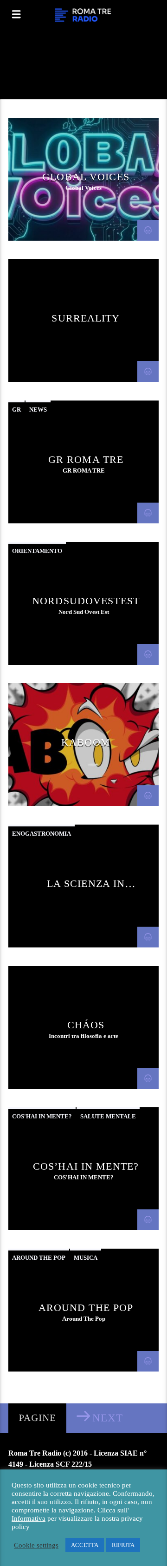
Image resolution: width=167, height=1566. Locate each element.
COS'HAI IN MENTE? (42, 1116)
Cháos (86, 1025)
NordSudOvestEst (86, 601)
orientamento (37, 550)
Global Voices (85, 176)
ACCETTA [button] (84, 1545)
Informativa (28, 1518)
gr (16, 409)
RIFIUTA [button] (123, 1545)
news (38, 409)
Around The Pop (86, 1307)
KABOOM (85, 742)
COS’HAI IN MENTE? (86, 1166)
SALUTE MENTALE (108, 1116)
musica (85, 1257)
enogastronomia (41, 833)
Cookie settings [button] (36, 1545)
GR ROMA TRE (85, 459)
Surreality (85, 318)
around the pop (38, 1257)
